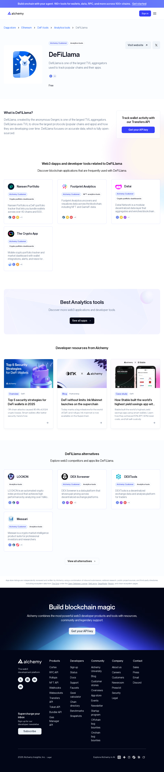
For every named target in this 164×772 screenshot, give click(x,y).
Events (94, 700)
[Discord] (20, 686)
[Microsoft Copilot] (133, 757)
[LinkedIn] (27, 679)
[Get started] (82, 4)
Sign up (74, 667)
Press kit (116, 687)
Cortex (53, 667)
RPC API (53, 672)
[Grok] (143, 757)
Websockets (56, 692)
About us (116, 667)
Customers (118, 677)
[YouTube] (34, 679)
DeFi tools (42, 27)
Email (136, 677)
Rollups (53, 677)
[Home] (16, 13)
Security (116, 692)
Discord (137, 682)
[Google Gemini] (124, 757)
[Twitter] (20, 679)
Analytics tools (62, 27)
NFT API (53, 682)
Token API (54, 707)
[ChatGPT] (119, 757)
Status (73, 672)
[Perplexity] (129, 757)
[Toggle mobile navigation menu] (154, 13)
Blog (93, 676)
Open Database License (77, 583)
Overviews (97, 690)
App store (96, 695)
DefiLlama (92, 583)
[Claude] (138, 757)
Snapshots (76, 716)
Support (74, 682)
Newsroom (118, 682)
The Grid (55, 583)
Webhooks (55, 687)
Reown (111, 583)
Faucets (74, 687)
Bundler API (55, 712)
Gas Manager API (54, 721)
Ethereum (26, 27)
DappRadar (102, 583)
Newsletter (97, 705)
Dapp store (10, 27)
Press (136, 672)
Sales (136, 667)
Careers (116, 672)
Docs (73, 677)
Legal (115, 698)
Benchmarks (77, 710)
